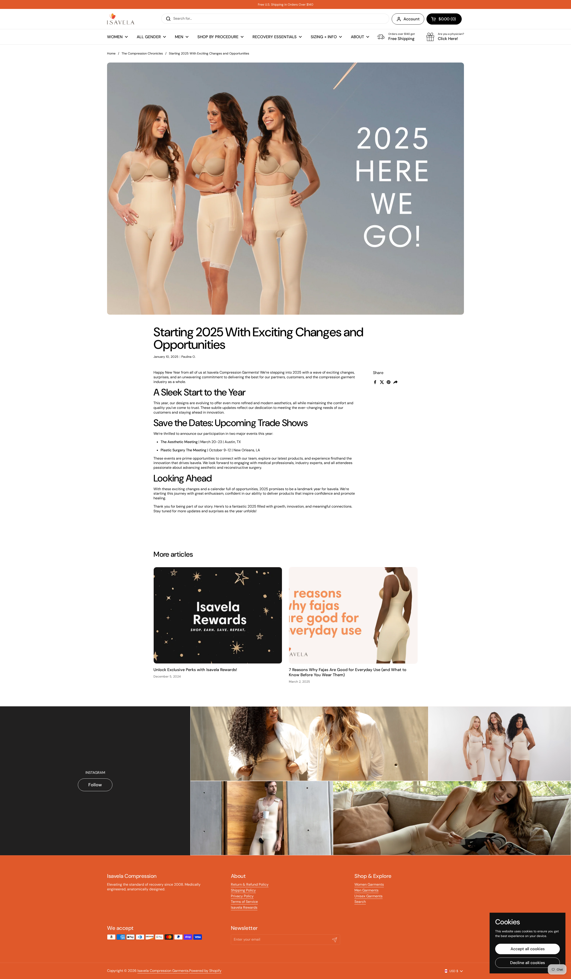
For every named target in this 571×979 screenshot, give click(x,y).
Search (360, 901)
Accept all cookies (528, 949)
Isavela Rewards (244, 907)
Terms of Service (244, 901)
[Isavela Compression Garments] (120, 19)
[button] (444, 19)
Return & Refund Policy (250, 884)
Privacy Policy (242, 896)
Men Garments (366, 890)
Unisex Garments (368, 896)
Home (111, 53)
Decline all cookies (527, 962)
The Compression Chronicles (142, 53)
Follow (95, 785)
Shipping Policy (243, 890)
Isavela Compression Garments (162, 970)
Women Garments (369, 884)
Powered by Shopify (205, 970)
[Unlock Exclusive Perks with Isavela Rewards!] (217, 615)
